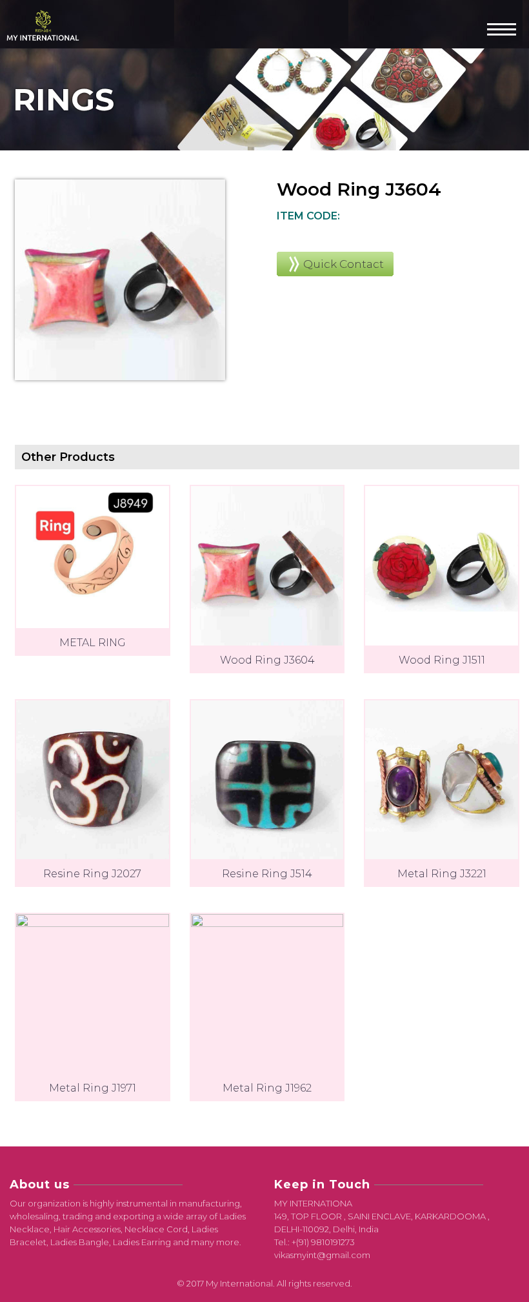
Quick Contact (343, 264)
